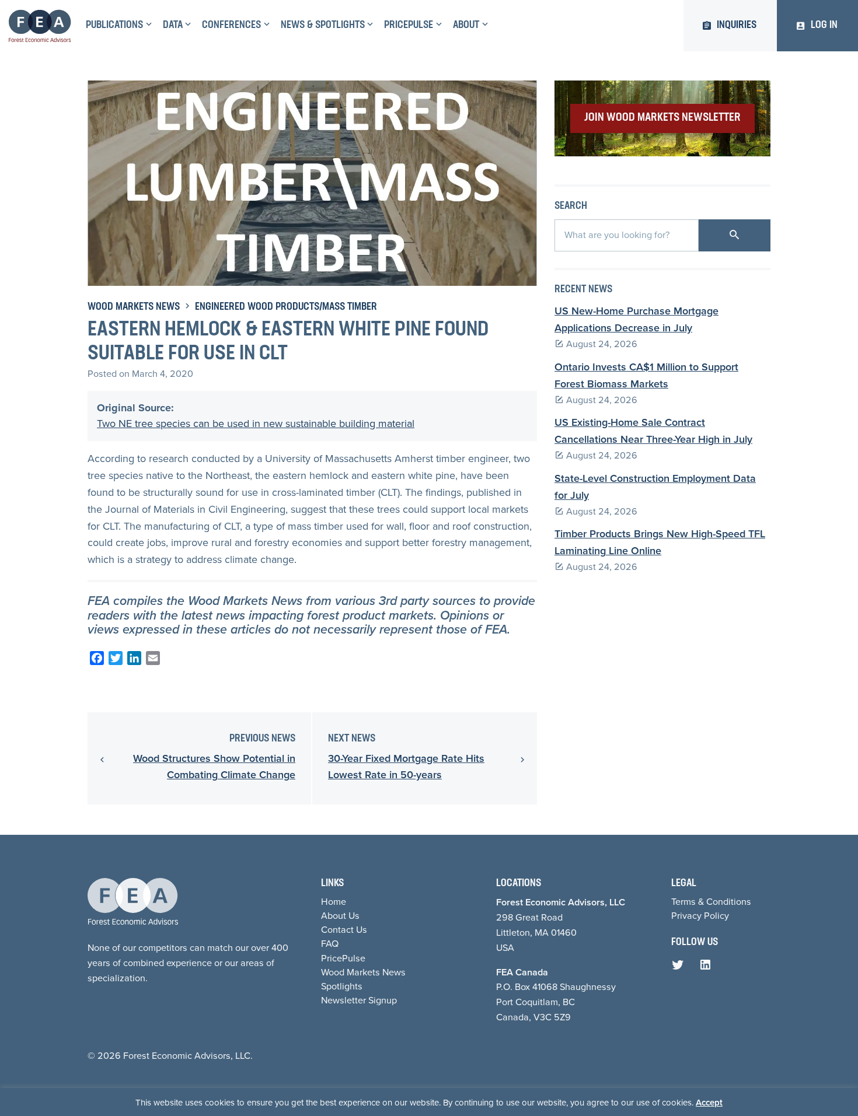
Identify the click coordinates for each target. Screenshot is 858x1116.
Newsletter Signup (359, 1000)
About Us (340, 915)
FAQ (330, 943)
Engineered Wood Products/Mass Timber (286, 307)
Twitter (680, 967)
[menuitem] (117, 25)
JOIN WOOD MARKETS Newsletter (662, 118)
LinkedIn (708, 967)
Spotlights (341, 986)
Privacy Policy (700, 915)
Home (333, 901)
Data (173, 25)
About (466, 25)
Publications (114, 25)
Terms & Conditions (711, 901)
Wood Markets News (134, 307)
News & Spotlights (323, 25)
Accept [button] (709, 1102)
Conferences (231, 25)
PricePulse (408, 25)
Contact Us (344, 929)
